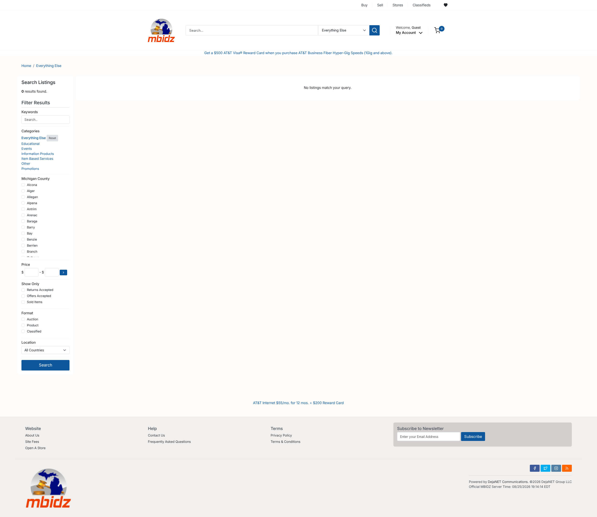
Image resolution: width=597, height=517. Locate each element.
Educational (30, 144)
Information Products (37, 154)
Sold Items (34, 302)
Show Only (30, 284)
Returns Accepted (40, 290)
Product (32, 325)
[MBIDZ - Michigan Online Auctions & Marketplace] (161, 30)
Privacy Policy (281, 435)
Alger (31, 191)
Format (27, 313)
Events (26, 149)
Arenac (32, 215)
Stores (397, 5)
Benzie (32, 239)
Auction (32, 319)
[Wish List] (446, 5)
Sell (380, 5)
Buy (364, 5)
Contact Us (156, 435)
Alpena (32, 203)
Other (25, 164)
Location (28, 342)
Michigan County (35, 178)
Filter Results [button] (36, 102)
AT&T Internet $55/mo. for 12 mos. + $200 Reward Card (298, 403)
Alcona (32, 185)
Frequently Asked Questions (169, 442)
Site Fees (32, 442)
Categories (30, 131)
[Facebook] (535, 468)
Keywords (29, 112)
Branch (32, 252)
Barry (31, 227)
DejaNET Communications (508, 482)
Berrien (32, 246)
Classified (34, 331)
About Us (32, 435)
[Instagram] (556, 468)
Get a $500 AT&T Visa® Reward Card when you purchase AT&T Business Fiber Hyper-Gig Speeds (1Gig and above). (298, 53)
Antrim (32, 209)
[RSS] (567, 468)
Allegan (32, 197)
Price (25, 264)
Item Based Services (37, 159)
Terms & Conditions (285, 442)
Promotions (30, 169)
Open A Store (35, 448)
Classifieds (421, 5)
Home (26, 65)
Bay (29, 233)
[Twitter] (545, 468)
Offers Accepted (39, 296)
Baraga (32, 221)
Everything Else (48, 65)
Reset (52, 138)
